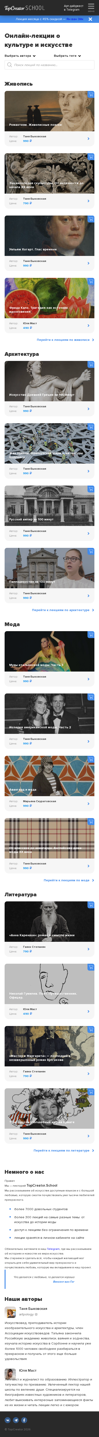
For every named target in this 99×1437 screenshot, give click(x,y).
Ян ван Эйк (75, 19)
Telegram (72, 10)
